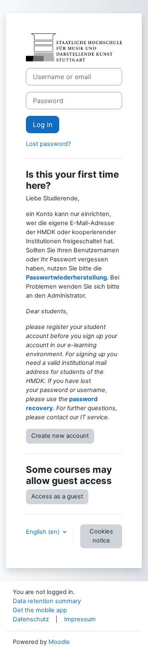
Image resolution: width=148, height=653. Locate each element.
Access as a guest (57, 496)
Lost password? (48, 144)
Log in (42, 124)
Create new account (60, 435)
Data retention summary (47, 601)
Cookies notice (101, 536)
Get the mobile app (40, 610)
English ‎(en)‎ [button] (43, 532)
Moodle (59, 642)
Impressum (80, 619)
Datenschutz (31, 619)
